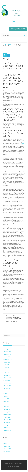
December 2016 (7, 414)
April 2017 (6, 404)
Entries (7, 446)
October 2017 (7, 388)
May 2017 (6, 401)
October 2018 (7, 356)
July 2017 (6, 396)
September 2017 (7, 391)
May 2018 (6, 370)
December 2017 (7, 383)
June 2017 (6, 398)
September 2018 (7, 359)
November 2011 (7, 430)
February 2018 (7, 377)
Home (4, 44)
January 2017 (7, 412)
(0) (22, 71)
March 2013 (6, 427)
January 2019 (7, 349)
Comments (7, 448)
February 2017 (7, 409)
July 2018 (6, 364)
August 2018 (7, 362)
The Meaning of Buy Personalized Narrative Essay (13, 316)
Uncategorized (9, 44)
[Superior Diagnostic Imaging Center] (14, 10)
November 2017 (7, 385)
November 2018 (7, 354)
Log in (5, 443)
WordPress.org (7, 451)
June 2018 (6, 367)
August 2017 (7, 393)
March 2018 (6, 375)
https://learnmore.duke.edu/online (10, 214)
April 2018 (6, 372)
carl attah (6, 71)
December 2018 (7, 351)
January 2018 (7, 380)
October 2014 (7, 422)
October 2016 (7, 417)
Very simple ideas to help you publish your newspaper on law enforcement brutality (13, 320)
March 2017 (6, 406)
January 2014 (7, 425)
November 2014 (7, 419)
